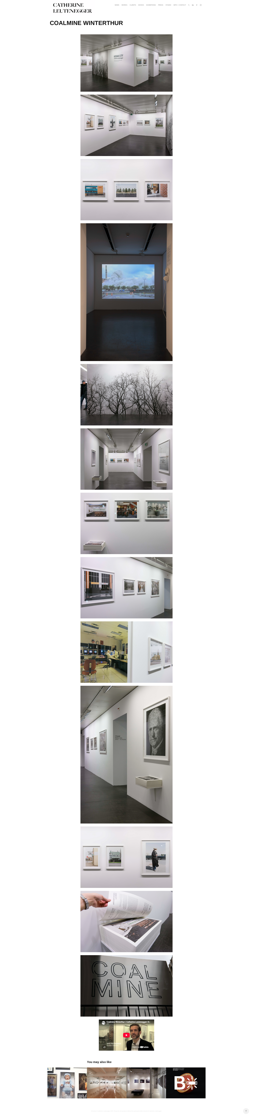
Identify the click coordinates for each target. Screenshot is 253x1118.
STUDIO (168, 5)
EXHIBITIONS (151, 5)
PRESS (160, 5)
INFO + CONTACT (180, 5)
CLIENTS (133, 5)
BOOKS (141, 5)
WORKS (124, 5)
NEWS (117, 5)
